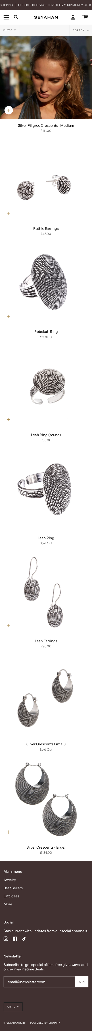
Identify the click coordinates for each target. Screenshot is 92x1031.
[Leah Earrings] (46, 592)
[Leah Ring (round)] (46, 386)
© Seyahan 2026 (15, 1022)
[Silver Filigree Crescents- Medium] (46, 77)
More (8, 904)
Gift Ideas (11, 896)
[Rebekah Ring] (46, 283)
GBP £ (11, 1006)
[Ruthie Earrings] (46, 180)
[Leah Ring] (46, 489)
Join (82, 981)
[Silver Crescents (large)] (46, 799)
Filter (7, 30)
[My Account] (73, 17)
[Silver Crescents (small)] (46, 696)
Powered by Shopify (45, 1022)
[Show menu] (7, 17)
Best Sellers (13, 888)
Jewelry (10, 880)
